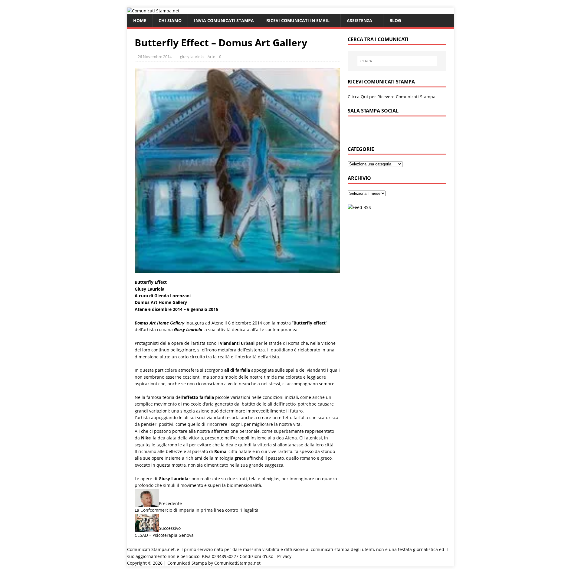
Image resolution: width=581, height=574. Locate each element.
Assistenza (359, 20)
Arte (211, 56)
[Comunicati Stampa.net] (153, 11)
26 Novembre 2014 (155, 56)
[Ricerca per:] (397, 61)
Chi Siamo (170, 20)
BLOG (395, 20)
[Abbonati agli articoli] (359, 207)
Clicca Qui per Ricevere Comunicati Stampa (391, 96)
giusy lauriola (192, 56)
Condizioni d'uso (256, 556)
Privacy (284, 556)
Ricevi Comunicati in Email (298, 20)
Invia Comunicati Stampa (224, 20)
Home (139, 20)
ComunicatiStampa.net (237, 563)
